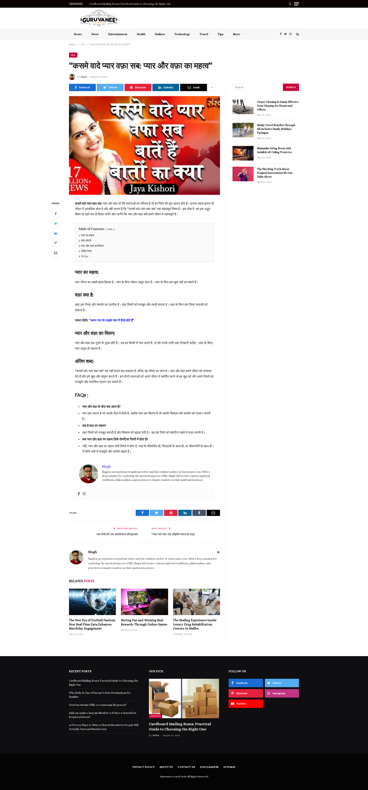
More (236, 34)
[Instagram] (84, 494)
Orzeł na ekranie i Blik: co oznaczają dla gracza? (97, 704)
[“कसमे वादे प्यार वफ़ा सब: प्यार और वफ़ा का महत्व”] (144, 145)
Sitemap (229, 766)
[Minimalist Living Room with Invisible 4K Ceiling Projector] (243, 153)
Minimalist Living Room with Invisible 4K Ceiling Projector (274, 150)
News (95, 34)
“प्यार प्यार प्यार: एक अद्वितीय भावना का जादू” (173, 534)
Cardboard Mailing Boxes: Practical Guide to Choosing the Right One (180, 726)
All (73, 55)
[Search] (297, 34)
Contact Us (186, 766)
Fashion (160, 34)
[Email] (55, 253)
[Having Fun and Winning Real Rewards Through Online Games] (144, 602)
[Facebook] (55, 213)
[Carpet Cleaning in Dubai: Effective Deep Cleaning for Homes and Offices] (243, 107)
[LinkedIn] (55, 233)
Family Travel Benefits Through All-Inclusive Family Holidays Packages (276, 129)
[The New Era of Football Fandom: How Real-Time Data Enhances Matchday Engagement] (92, 602)
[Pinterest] (55, 243)
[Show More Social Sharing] (212, 87)
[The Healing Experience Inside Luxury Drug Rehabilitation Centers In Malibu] (196, 602)
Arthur (155, 735)
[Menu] (296, 4)
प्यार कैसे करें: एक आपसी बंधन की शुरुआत (117, 534)
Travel (204, 34)
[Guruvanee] (99, 18)
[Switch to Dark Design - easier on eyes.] (290, 3)
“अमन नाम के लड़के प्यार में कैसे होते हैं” (111, 320)
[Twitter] (55, 223)
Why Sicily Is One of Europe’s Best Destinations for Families (125, 3)
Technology (182, 34)
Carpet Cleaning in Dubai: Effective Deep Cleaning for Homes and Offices (278, 105)
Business (155, 716)
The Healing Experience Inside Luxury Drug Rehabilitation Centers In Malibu (194, 624)
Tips (220, 34)
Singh (84, 76)
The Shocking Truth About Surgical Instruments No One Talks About (274, 172)
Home (78, 34)
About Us (166, 766)
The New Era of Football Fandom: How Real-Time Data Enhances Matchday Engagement (92, 624)
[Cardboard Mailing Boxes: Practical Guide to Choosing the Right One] (184, 698)
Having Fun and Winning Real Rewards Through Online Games (144, 622)
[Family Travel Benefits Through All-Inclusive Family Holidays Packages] (243, 130)
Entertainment (117, 34)
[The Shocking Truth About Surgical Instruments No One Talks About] (243, 174)
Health (141, 34)
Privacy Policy (143, 766)
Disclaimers (209, 766)
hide (110, 229)
